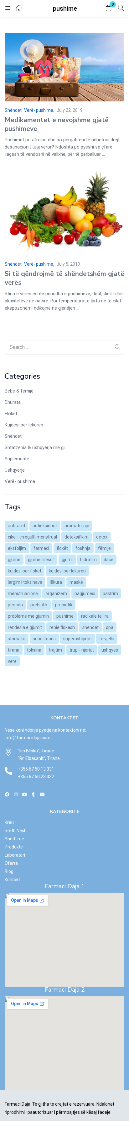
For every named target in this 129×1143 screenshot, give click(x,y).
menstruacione (23, 593)
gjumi (67, 559)
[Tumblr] (33, 794)
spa (109, 627)
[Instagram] (16, 794)
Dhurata (13, 402)
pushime (65, 616)
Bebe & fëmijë (19, 391)
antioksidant (45, 525)
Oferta (11, 863)
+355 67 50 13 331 (36, 769)
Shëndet (13, 436)
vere (12, 661)
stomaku (16, 638)
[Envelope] (42, 794)
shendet (90, 627)
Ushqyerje (15, 470)
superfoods (44, 638)
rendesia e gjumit (25, 627)
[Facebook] (7, 794)
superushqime (77, 638)
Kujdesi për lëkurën (24, 425)
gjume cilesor (41, 559)
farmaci (41, 548)
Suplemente (17, 459)
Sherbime (14, 838)
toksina (34, 650)
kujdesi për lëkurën (67, 570)
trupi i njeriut (82, 650)
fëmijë (104, 548)
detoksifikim (76, 536)
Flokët (11, 413)
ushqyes (109, 650)
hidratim (88, 559)
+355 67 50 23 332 (36, 776)
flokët (62, 548)
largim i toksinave (25, 582)
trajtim (55, 650)
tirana (13, 650)
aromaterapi (76, 525)
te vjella (106, 638)
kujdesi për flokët (24, 570)
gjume (14, 559)
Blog (9, 871)
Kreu (9, 822)
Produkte (14, 846)
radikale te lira (95, 616)
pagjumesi (85, 593)
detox (101, 536)
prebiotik (39, 604)
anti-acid (16, 525)
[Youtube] (25, 794)
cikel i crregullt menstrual (32, 536)
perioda (15, 604)
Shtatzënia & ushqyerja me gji (35, 447)
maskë (76, 582)
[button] (108, 8)
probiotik (63, 604)
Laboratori (15, 855)
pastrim (110, 593)
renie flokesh (62, 627)
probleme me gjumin (28, 616)
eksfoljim (17, 548)
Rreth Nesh (16, 830)
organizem (56, 593)
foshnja (82, 548)
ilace (108, 559)
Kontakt (12, 879)
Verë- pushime (20, 481)
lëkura (56, 582)
